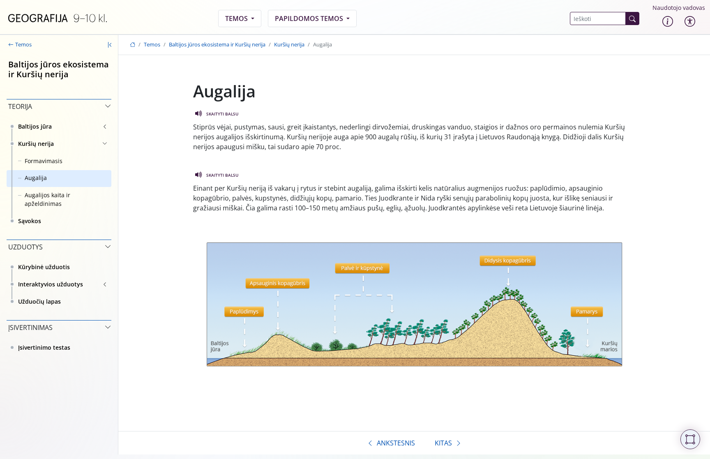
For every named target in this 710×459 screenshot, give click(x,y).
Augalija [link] (36, 178)
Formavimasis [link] (43, 161)
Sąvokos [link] (29, 221)
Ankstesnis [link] (396, 442)
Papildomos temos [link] (310, 18)
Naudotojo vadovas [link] (678, 8)
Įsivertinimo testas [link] (44, 347)
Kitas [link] (443, 442)
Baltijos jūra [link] (35, 126)
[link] (57, 18)
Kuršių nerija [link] (36, 144)
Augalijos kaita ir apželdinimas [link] (47, 199)
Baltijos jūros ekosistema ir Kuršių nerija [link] (217, 44)
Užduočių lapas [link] (39, 301)
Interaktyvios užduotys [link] (50, 284)
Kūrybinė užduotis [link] (44, 267)
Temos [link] (237, 18)
